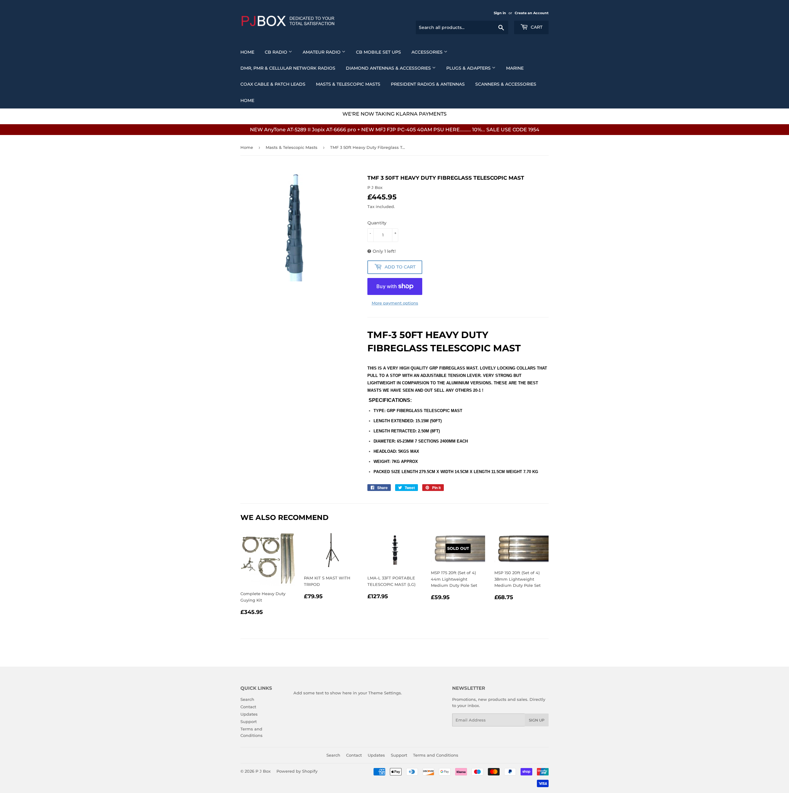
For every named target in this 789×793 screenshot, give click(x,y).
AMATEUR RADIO (322, 52)
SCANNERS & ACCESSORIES (505, 84)
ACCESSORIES (427, 52)
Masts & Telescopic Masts (348, 84)
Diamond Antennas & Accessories (389, 68)
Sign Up (537, 720)
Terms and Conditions (435, 755)
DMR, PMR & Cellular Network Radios (287, 68)
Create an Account (532, 13)
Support (248, 721)
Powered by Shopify (296, 771)
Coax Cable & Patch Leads (272, 84)
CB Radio (276, 52)
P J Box (263, 771)
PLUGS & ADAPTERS (469, 68)
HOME (247, 100)
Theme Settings (384, 692)
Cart (535, 27)
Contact (248, 706)
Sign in (500, 13)
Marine (515, 68)
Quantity (376, 223)
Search (247, 699)
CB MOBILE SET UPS (378, 52)
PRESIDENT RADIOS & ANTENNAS (428, 84)
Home (247, 52)
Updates (249, 714)
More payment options (395, 302)
